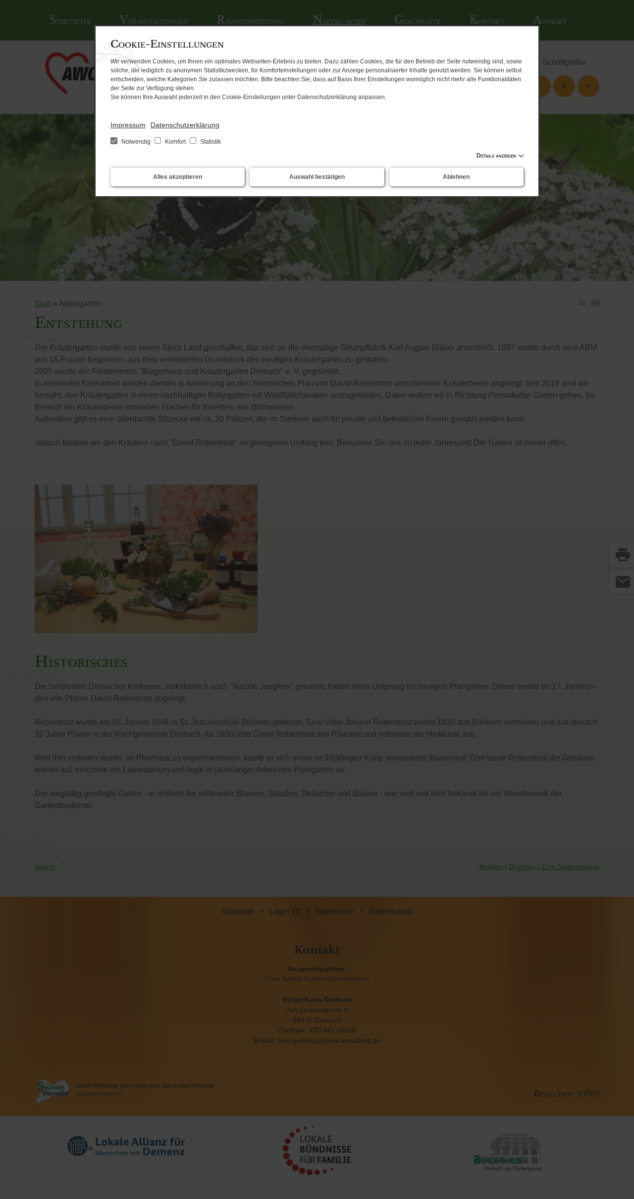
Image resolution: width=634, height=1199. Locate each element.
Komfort (175, 141)
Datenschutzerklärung (185, 125)
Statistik (210, 141)
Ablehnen (456, 176)
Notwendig (136, 141)
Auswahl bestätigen (317, 176)
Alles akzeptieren (177, 176)
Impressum (128, 125)
